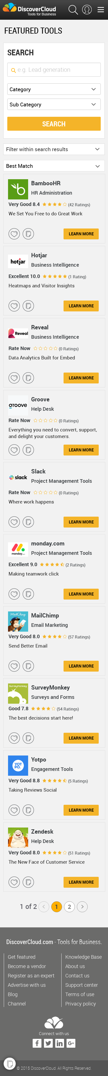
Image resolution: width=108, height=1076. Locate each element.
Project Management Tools (61, 481)
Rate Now (19, 348)
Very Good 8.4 (24, 204)
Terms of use (79, 994)
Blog (13, 994)
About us (75, 966)
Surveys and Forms (52, 697)
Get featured (21, 956)
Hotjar (39, 255)
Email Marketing (49, 625)
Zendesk (42, 831)
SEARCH (54, 123)
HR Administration (51, 193)
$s (32, 10)
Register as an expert (31, 975)
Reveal (39, 327)
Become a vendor (27, 966)
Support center (81, 984)
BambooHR (46, 183)
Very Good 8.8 (24, 780)
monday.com (48, 543)
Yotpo (38, 759)
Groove (40, 399)
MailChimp (45, 615)
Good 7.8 (18, 708)
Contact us (77, 975)
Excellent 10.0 (24, 276)
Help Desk (42, 409)
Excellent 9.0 (23, 564)
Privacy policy (80, 1003)
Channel (17, 1003)
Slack (38, 471)
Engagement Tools (52, 769)
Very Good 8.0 (24, 636)
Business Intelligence (55, 265)
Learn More (81, 234)
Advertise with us (27, 984)
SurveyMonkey (50, 687)
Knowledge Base (83, 956)
